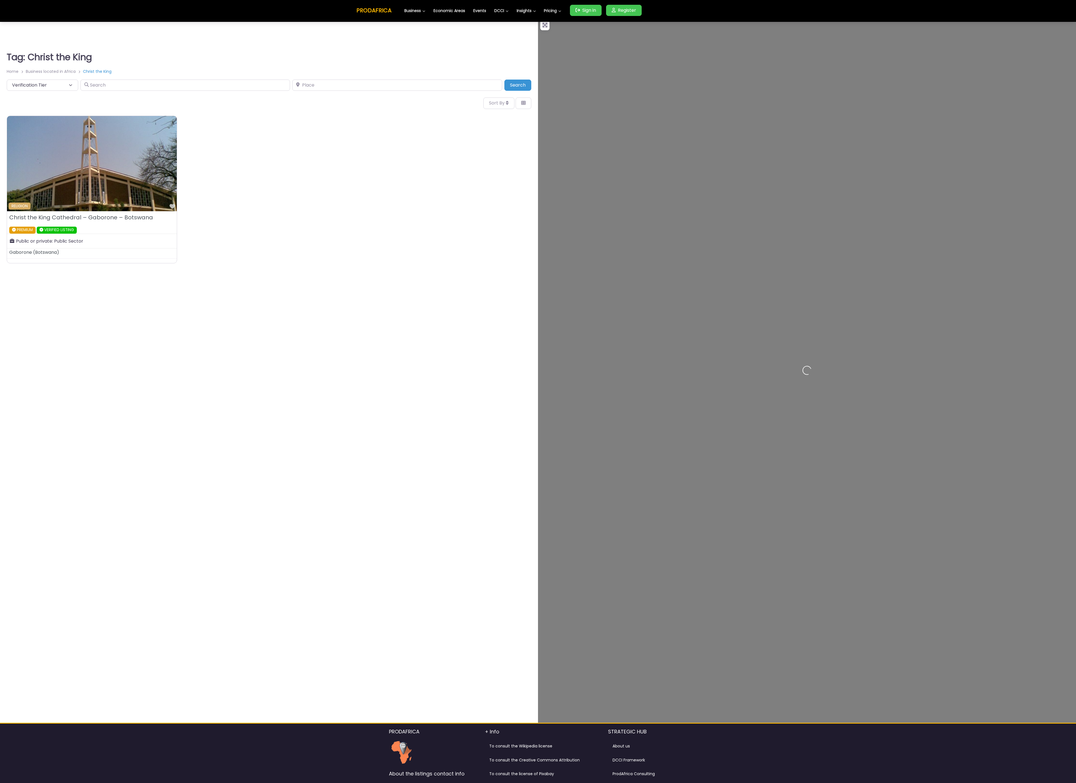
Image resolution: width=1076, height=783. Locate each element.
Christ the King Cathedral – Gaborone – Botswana (81, 217)
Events (479, 10)
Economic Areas (449, 10)
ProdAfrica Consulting (634, 774)
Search (520, 85)
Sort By (497, 103)
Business (412, 10)
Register (627, 10)
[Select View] (523, 103)
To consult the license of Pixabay (521, 774)
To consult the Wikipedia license (520, 746)
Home (12, 71)
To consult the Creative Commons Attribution (534, 760)
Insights (524, 10)
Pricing (550, 10)
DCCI (499, 10)
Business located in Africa (51, 71)
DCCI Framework (629, 760)
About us (621, 746)
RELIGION (19, 206)
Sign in (589, 10)
